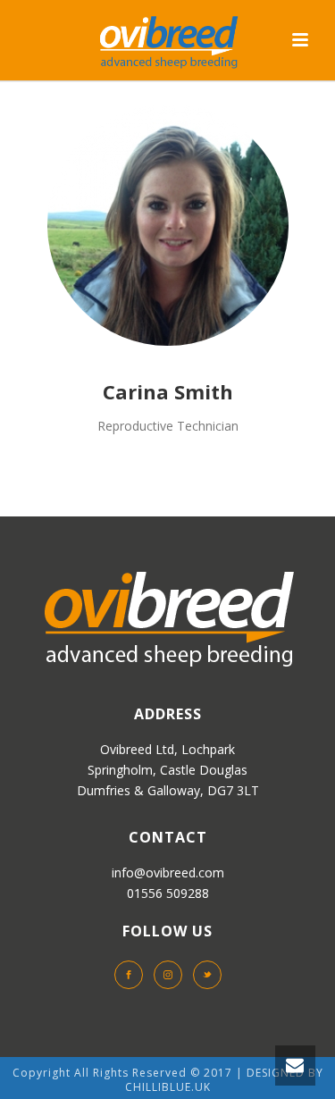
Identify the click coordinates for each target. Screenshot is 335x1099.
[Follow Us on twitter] (207, 975)
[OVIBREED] (167, 40)
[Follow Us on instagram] (168, 975)
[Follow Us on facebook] (128, 975)
